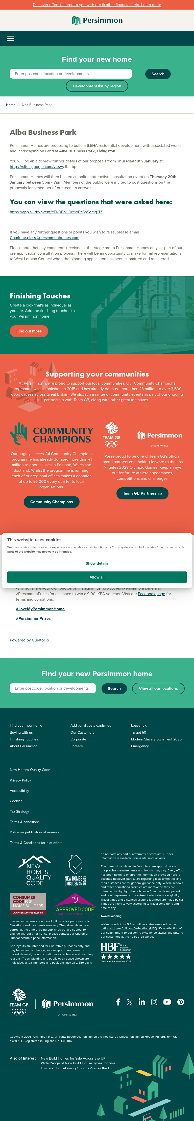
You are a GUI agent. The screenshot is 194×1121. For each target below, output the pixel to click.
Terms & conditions (25, 822)
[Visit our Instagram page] (154, 1002)
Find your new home (26, 725)
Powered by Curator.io (29, 640)
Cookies (16, 801)
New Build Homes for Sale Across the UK (73, 1058)
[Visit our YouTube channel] (167, 1002)
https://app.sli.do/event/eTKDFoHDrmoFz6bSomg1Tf (56, 212)
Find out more (29, 331)
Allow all (97, 577)
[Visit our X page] (130, 1002)
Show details (97, 563)
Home (10, 105)
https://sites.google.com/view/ (36, 166)
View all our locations (158, 688)
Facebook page (151, 594)
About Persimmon (24, 746)
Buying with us (21, 732)
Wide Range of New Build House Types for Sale (78, 1063)
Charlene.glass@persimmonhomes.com (44, 238)
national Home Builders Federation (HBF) (129, 928)
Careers (76, 746)
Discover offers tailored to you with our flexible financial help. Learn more (97, 5)
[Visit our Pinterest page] (180, 1002)
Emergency (140, 746)
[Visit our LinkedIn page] (142, 1002)
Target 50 (138, 732)
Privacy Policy (20, 780)
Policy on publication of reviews (34, 832)
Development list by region (97, 86)
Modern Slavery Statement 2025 (156, 739)
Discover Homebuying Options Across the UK (77, 1068)
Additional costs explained (90, 725)
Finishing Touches (24, 739)
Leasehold (139, 725)
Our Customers (82, 732)
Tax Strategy (19, 811)
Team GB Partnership (142, 493)
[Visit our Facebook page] (118, 1002)
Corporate (78, 739)
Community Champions (51, 502)
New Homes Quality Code (30, 769)
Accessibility (19, 790)
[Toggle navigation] (10, 39)
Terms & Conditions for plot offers (36, 842)
